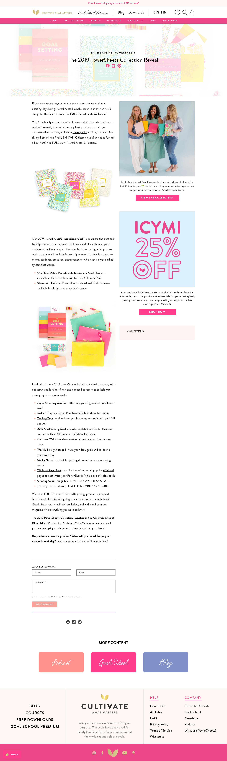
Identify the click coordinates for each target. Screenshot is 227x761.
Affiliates (156, 712)
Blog (121, 12)
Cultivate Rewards (197, 706)
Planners (95, 21)
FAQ (153, 718)
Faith (152, 21)
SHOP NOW (157, 312)
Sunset (54, 21)
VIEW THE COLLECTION (157, 198)
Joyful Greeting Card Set (52, 403)
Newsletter (192, 718)
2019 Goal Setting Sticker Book (56, 429)
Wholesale (157, 736)
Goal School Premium (35, 726)
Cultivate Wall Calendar (51, 439)
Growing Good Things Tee (52, 481)
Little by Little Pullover (51, 486)
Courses (34, 713)
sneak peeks (80, 132)
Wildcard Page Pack (49, 470)
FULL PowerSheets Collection (88, 114)
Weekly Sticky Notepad (51, 450)
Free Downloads (34, 720)
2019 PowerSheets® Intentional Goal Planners (66, 239)
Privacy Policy (159, 724)
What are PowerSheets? (200, 730)
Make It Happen (47, 413)
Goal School (113, 662)
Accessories (114, 21)
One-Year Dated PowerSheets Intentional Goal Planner (70, 273)
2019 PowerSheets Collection (55, 518)
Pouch (70, 413)
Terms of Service (161, 730)
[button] (185, 12)
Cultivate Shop (102, 518)
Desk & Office (135, 21)
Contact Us (157, 706)
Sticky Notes (45, 460)
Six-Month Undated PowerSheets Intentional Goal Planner (72, 283)
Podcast (61, 662)
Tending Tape (45, 418)
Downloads (136, 12)
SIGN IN (160, 12)
